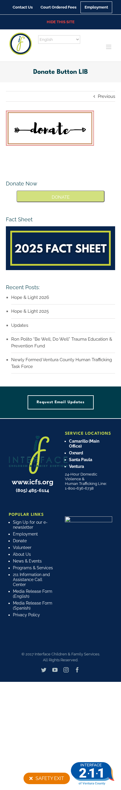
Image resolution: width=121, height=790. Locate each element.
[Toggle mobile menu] (109, 47)
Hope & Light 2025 (30, 311)
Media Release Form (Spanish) (32, 605)
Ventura (76, 466)
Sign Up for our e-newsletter (30, 525)
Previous (106, 96)
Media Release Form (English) (32, 594)
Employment (25, 534)
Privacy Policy (26, 614)
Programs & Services (33, 567)
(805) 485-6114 (32, 490)
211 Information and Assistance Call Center (31, 579)
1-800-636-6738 (79, 488)
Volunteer (22, 547)
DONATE (61, 197)
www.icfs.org (32, 482)
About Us (22, 554)
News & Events (27, 561)
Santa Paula (80, 459)
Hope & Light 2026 (30, 297)
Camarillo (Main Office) (84, 443)
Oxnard (76, 453)
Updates (19, 325)
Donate (20, 540)
